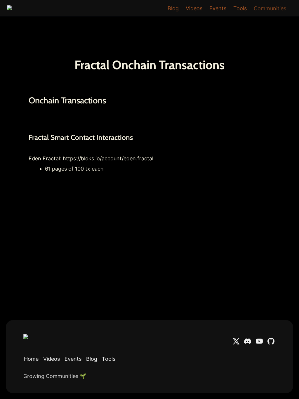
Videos (194, 8)
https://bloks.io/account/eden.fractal (108, 158)
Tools (240, 8)
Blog (173, 8)
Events (217, 8)
